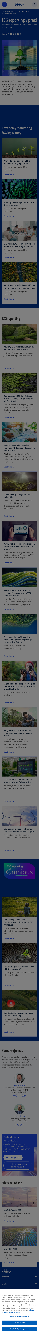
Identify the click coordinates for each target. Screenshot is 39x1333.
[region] (19, 1311)
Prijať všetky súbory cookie (19, 1329)
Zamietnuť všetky (19, 1323)
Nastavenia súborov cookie (19, 1316)
